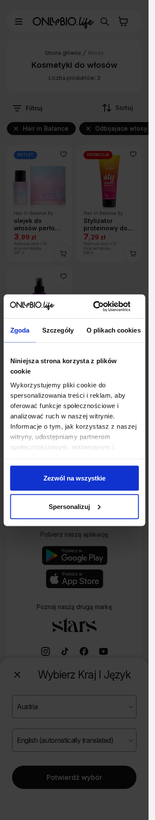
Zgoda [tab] (19, 330)
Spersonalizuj (69, 506)
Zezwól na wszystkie (74, 478)
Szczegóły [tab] (58, 330)
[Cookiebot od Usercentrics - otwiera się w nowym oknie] (96, 306)
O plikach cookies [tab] (113, 330)
